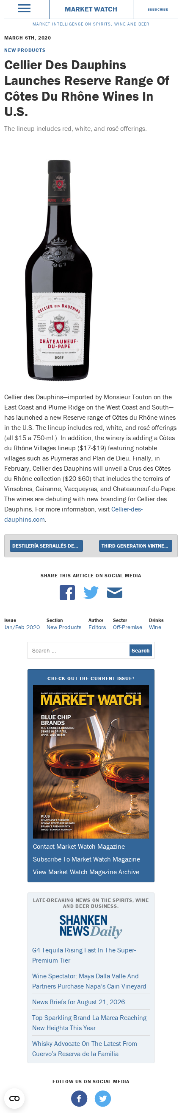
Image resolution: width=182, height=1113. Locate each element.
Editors (97, 627)
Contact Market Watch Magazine (79, 846)
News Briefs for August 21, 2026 (78, 1001)
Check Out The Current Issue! (90, 678)
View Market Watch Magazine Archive (86, 871)
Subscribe (158, 9)
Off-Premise (127, 627)
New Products (25, 50)
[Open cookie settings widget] (14, 1098)
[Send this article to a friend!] (114, 598)
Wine (155, 627)
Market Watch (91, 9)
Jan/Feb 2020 (22, 627)
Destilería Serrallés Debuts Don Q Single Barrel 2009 (47, 545)
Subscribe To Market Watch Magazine (86, 859)
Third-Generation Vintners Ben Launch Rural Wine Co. (137, 545)
